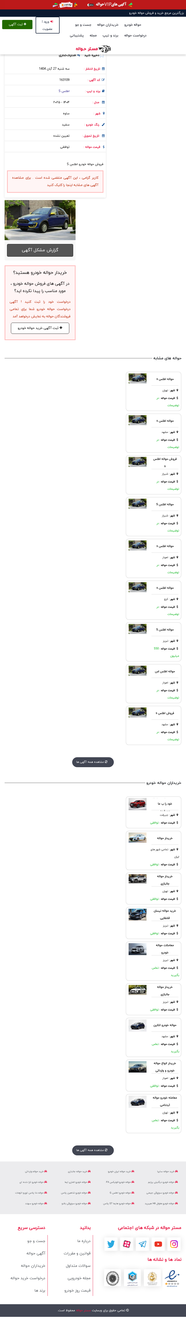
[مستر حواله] (93, 49)
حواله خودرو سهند (34, 1203)
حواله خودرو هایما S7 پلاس (117, 1203)
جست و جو (83, 25)
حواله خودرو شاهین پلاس (74, 1193)
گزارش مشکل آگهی (40, 250)
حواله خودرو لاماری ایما (76, 1182)
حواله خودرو (132, 25)
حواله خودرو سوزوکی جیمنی (160, 1193)
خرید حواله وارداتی (34, 1171)
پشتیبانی (77, 35)
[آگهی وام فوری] (93, 4)
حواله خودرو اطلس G (121, 1193)
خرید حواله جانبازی (78, 1171)
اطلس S (64, 91)
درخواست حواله (135, 35)
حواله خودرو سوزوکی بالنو (75, 1203)
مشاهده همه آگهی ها (90, 762)
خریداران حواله (107, 25)
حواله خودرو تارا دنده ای (32, 1182)
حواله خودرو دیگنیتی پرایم (161, 1182)
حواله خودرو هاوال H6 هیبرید (160, 1203)
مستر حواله (83, 1310)
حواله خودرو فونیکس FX (119, 1182)
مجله (93, 35)
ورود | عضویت (47, 25)
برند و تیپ (110, 35)
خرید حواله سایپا (166, 1171)
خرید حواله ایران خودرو (120, 1171)
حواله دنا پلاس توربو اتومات (29, 1193)
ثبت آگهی (16, 24)
